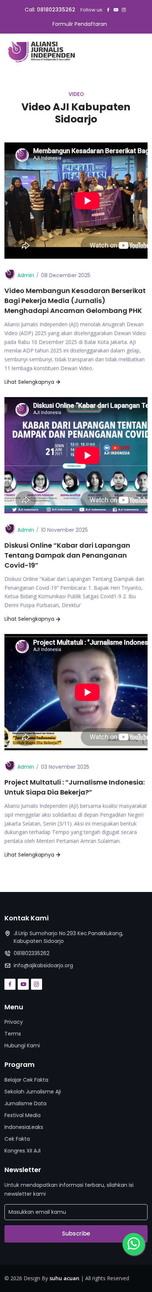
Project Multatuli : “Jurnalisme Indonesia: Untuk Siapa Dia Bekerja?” (74, 787)
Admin (25, 275)
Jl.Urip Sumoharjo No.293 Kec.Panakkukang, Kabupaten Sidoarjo (68, 937)
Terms (12, 1033)
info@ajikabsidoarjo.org (43, 965)
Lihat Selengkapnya (29, 382)
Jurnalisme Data (25, 1103)
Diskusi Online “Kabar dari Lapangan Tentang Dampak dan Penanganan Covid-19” (67, 555)
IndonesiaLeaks (23, 1127)
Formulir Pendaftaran (79, 24)
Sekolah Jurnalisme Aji (32, 1091)
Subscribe (76, 1233)
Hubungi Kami (22, 1045)
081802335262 (56, 9)
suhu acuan (64, 1278)
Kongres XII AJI (22, 1150)
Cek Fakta (17, 1139)
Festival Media (22, 1115)
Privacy (13, 1022)
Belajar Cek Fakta (26, 1079)
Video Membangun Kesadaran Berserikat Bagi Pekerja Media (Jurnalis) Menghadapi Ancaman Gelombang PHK (75, 300)
